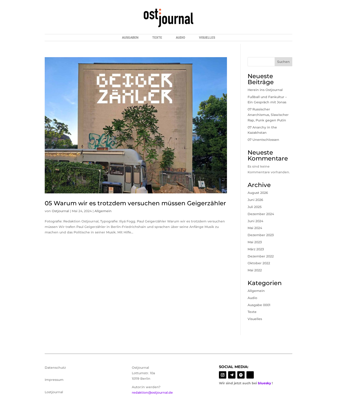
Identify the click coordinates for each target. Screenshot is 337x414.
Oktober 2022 (259, 263)
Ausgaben (130, 37)
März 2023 (256, 249)
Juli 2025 (255, 207)
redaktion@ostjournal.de (152, 392)
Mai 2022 (255, 270)
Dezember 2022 (261, 256)
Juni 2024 (255, 221)
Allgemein (103, 211)
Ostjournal (60, 211)
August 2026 (258, 193)
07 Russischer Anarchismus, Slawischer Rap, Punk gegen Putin (268, 114)
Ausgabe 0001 (259, 305)
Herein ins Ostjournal (265, 90)
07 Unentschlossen (263, 140)
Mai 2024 (255, 228)
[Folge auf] (250, 375)
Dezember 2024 (261, 214)
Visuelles (207, 37)
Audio (180, 37)
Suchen (283, 62)
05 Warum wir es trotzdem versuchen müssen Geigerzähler (135, 203)
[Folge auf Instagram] (222, 375)
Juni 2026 (255, 200)
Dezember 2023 (261, 235)
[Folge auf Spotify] (241, 375)
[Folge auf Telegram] (231, 375)
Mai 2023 (255, 242)
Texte (157, 37)
